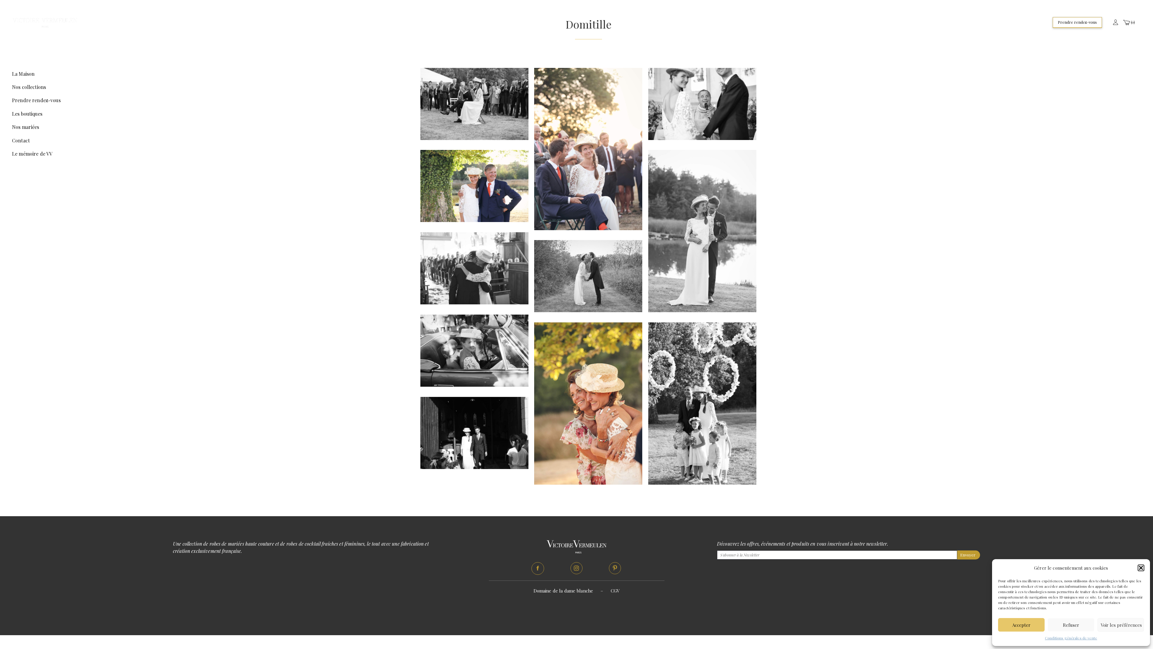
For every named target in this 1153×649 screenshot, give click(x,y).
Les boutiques (27, 114)
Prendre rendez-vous (1077, 22)
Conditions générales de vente (1071, 637)
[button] (1141, 568)
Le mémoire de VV (32, 154)
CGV (615, 591)
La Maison (23, 74)
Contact (21, 140)
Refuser (1071, 625)
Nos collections (29, 87)
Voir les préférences (1121, 625)
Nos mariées (25, 127)
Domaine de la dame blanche (563, 591)
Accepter (1021, 625)
